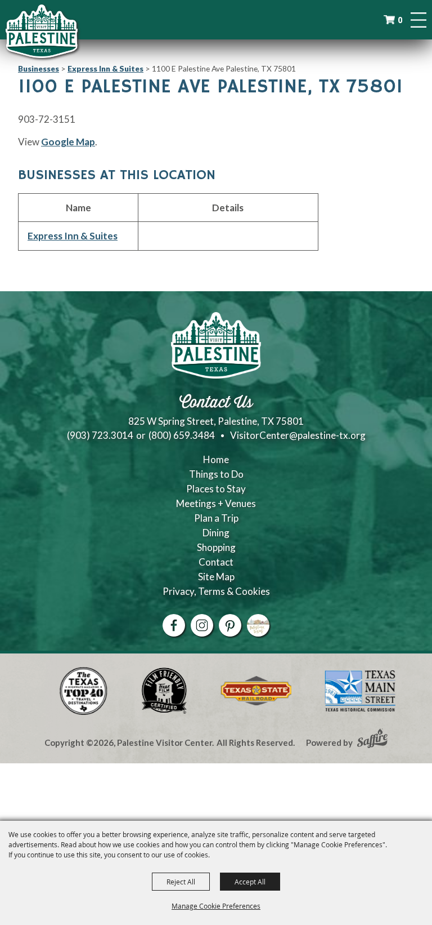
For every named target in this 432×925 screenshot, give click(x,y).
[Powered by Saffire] (372, 739)
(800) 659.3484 (181, 435)
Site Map (216, 576)
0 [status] (400, 20)
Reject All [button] (180, 881)
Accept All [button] (250, 881)
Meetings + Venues (216, 503)
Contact (216, 562)
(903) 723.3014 (100, 435)
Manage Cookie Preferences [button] (216, 905)
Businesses (38, 68)
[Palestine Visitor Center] (42, 31)
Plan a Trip (216, 518)
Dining (216, 533)
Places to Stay (216, 489)
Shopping (216, 547)
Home (216, 459)
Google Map (68, 142)
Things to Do (216, 474)
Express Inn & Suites (105, 68)
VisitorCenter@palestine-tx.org (298, 435)
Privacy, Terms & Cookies (216, 591)
